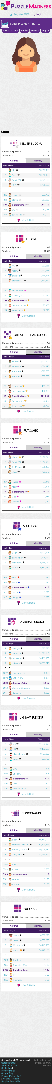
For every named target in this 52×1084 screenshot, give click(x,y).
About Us (15, 1081)
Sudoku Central (8, 1063)
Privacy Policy (8, 1070)
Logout (45, 30)
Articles (6, 1078)
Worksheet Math (9, 1065)
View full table (28, 220)
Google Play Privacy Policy (8, 1074)
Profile (24, 30)
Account (35, 30)
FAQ (19, 1076)
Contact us (6, 1068)
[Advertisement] (26, 100)
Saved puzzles (10, 30)
